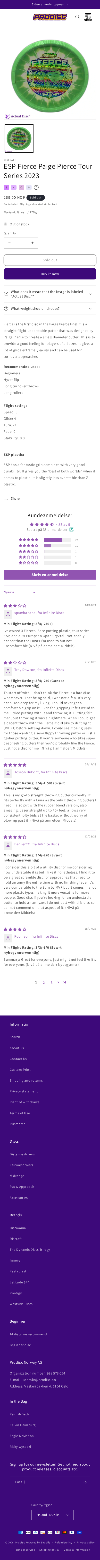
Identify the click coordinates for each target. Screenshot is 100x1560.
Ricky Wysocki (20, 1446)
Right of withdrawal (25, 1102)
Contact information (77, 1549)
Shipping (25, 204)
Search (15, 1037)
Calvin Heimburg (23, 1425)
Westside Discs (21, 1304)
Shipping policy (49, 1549)
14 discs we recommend (28, 1334)
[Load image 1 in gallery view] (19, 138)
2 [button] (44, 982)
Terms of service (24, 1549)
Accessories (19, 1197)
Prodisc (20, 1542)
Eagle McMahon (22, 1436)
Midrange (17, 1176)
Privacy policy (86, 1542)
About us (17, 1048)
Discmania (18, 1228)
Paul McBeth (19, 1414)
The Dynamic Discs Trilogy (30, 1249)
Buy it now (50, 274)
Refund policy (63, 1542)
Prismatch (17, 1124)
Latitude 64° (19, 1282)
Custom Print (20, 1069)
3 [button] (52, 982)
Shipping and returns (26, 1080)
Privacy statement (24, 1091)
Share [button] (15, 498)
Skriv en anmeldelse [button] (50, 574)
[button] (9, 17)
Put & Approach (22, 1186)
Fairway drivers (21, 1165)
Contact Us (18, 1059)
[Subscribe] (84, 1482)
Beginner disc (20, 1345)
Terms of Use (20, 1113)
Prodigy (16, 1293)
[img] (15, 605)
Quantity (10, 233)
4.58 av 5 (63, 524)
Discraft (16, 1239)
